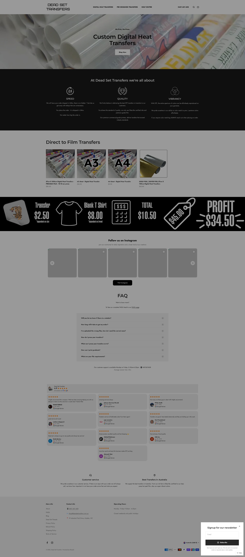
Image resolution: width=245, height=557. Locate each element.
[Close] (239, 526)
